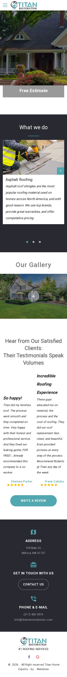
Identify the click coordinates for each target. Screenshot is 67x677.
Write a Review (33, 500)
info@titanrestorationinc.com (34, 619)
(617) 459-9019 (33, 614)
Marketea (43, 669)
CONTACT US (33, 584)
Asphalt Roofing (19, 179)
